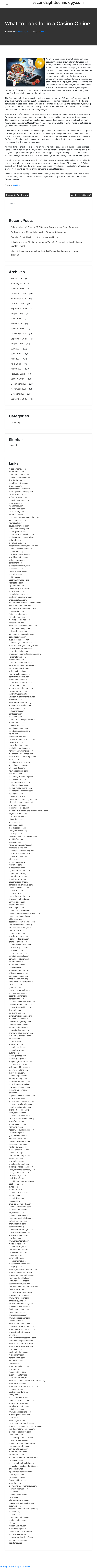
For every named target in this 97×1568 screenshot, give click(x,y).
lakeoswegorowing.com (19, 1500)
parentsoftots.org (16, 1226)
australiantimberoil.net (19, 640)
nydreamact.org (16, 551)
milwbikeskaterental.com (20, 1084)
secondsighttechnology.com (21, 776)
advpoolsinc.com (16, 1161)
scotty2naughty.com (18, 996)
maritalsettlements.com (19, 1081)
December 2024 (18, 333)
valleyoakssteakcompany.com (22, 1169)
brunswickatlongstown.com (21, 1033)
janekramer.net (15, 1038)
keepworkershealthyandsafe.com (24, 545)
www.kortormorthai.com (20, 1295)
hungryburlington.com (19, 1030)
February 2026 (18, 283)
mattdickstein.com (17, 1244)
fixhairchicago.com (17, 1175)
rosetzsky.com (15, 984)
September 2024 (19, 338)
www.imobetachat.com (19, 1241)
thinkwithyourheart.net (19, 694)
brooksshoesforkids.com (20, 1204)
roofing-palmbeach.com (19, 674)
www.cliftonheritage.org (19, 1332)
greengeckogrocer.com (19, 782)
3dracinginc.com (16, 907)
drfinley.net (14, 1491)
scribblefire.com (16, 839)
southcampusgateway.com (20, 597)
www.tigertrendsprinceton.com (23, 1269)
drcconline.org (15, 1152)
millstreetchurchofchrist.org (21, 1463)
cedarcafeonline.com (18, 494)
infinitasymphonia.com (19, 970)
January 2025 (17, 328)
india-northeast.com (18, 671)
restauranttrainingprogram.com (23, 799)
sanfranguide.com (17, 902)
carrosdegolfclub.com (18, 651)
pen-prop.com (15, 1266)
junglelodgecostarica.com (20, 1061)
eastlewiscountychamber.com (22, 922)
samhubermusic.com (18, 1540)
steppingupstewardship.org (21, 1346)
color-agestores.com (18, 856)
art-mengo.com (16, 1044)
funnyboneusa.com (17, 1113)
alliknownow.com (16, 919)
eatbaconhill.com (16, 514)
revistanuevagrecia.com (19, 990)
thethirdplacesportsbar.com (21, 1400)
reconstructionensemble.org (21, 1118)
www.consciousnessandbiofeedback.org (27, 1380)
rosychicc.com (15, 865)
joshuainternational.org (19, 1261)
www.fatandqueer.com (19, 1298)
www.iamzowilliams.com (20, 1383)
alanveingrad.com (17, 1073)
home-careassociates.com (20, 845)
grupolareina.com (17, 622)
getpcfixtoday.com (17, 560)
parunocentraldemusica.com (21, 1423)
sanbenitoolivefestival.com (21, 885)
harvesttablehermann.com (20, 648)
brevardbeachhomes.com (20, 662)
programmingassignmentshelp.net (24, 517)
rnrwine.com (14, 1497)
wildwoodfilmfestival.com (20, 605)
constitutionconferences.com (22, 1181)
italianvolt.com (15, 716)
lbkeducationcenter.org (19, 828)
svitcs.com (13, 1187)
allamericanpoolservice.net (21, 802)
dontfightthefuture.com (19, 677)
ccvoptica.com (15, 1349)
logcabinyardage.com (18, 1235)
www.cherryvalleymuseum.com (23, 625)
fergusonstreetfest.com (19, 1446)
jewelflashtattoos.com (18, 557)
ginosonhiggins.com (18, 1075)
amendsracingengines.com (21, 1292)
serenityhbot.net (16, 1258)
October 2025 (17, 303)
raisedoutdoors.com (18, 691)
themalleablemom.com (19, 1024)
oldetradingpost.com (18, 631)
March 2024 (16, 368)
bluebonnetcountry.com (19, 565)
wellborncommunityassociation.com (25, 602)
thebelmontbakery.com (19, 528)
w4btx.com (14, 759)
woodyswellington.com (19, 1406)
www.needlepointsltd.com (20, 1323)
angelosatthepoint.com (19, 1164)
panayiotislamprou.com (19, 594)
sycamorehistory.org (18, 1375)
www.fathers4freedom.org (20, 1272)
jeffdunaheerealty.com (19, 1281)
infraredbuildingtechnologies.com (24, 645)
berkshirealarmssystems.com (22, 719)
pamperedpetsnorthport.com (22, 739)
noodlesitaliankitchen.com (20, 548)
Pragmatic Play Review (17, 195)
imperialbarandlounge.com (21, 688)
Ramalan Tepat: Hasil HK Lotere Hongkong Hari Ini (35, 237)
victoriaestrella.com (17, 1138)
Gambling (16, 185)
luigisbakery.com (16, 1355)
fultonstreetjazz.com (18, 614)
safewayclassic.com (18, 531)
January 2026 (17, 288)
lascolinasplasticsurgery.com (22, 1329)
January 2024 (17, 378)
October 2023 (17, 394)
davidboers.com (16, 1238)
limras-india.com (16, 471)
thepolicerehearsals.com (20, 916)
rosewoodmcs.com (17, 1372)
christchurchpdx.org (18, 953)
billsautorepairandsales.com (21, 1437)
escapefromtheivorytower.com (22, 665)
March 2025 (16, 323)
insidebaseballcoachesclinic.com (23, 1457)
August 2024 (17, 343)
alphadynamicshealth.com (20, 1471)
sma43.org (14, 1335)
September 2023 (19, 399)
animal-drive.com (16, 1198)
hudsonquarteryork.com (19, 1415)
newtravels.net (15, 523)
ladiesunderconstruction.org (21, 634)
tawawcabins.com (17, 708)
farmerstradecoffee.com (19, 1232)
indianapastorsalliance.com (21, 1167)
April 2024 (16, 364)
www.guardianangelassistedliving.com (26, 1426)
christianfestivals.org (18, 1064)
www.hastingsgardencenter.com (23, 1386)
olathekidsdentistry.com (19, 748)
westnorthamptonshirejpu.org (22, 608)
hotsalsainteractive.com (19, 489)
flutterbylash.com (16, 1474)
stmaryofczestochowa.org (20, 1016)
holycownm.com (16, 1127)
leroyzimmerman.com (18, 1489)
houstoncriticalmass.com (20, 910)
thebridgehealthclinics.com (21, 1218)
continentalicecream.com (20, 944)
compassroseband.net (19, 1192)
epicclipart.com (16, 568)
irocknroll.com (15, 699)
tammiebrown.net (17, 1050)
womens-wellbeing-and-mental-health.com (28, 811)
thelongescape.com (17, 1056)
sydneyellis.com (16, 793)
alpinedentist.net (16, 585)
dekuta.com (14, 1363)
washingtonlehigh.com (19, 1352)
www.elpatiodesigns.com (20, 1412)
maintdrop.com (15, 574)
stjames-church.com (18, 993)
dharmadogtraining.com (19, 1517)
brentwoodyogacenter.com (21, 1340)
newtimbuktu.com (17, 509)
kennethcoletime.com (18, 1027)
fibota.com (13, 1417)
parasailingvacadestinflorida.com (23, 1466)
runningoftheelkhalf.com (20, 1278)
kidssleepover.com (17, 520)
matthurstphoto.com (18, 1451)
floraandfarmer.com (17, 657)
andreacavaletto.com (18, 847)
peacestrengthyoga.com (19, 1283)
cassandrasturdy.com (18, 882)
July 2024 (15, 348)
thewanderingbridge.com (20, 1021)
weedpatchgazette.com (19, 731)
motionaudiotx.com (17, 1520)
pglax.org (13, 1093)
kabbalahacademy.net (18, 765)
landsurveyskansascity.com (21, 1303)
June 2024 (16, 353)
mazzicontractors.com (19, 1397)
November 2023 (19, 389)
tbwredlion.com (16, 1434)
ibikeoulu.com (15, 1010)
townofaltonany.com (18, 1090)
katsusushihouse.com (18, 976)
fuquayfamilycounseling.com (21, 1503)
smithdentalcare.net (18, 1534)
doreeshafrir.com (16, 999)
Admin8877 (41, 32)
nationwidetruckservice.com (21, 1130)
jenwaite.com (15, 1483)
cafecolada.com (16, 890)
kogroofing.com (16, 583)
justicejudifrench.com (18, 1018)
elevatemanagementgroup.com (23, 1486)
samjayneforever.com (18, 1449)
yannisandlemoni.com (18, 728)
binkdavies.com (16, 950)
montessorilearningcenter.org (22, 1443)
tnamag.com (14, 1201)
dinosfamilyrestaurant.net (20, 642)
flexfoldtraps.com (16, 1289)
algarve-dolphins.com (18, 1070)
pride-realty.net (16, 1469)
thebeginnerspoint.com (19, 896)
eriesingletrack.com (18, 736)
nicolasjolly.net (15, 967)
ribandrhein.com (16, 819)
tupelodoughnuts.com (18, 745)
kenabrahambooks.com (19, 956)
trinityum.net (14, 1395)
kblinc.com (13, 734)
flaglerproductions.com (19, 939)
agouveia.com (15, 1506)
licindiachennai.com (18, 480)
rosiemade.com (16, 742)
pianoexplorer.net (17, 1389)
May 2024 (16, 358)
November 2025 (19, 298)
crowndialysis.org (17, 796)
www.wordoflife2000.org (20, 702)
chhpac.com (14, 1514)
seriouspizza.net (16, 1189)
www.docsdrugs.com (18, 1315)
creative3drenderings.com (21, 1229)
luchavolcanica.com (17, 1124)
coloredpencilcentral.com (20, 682)
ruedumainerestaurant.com (21, 981)
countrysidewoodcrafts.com (21, 534)
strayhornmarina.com (18, 936)
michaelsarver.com (17, 779)
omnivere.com (15, 503)
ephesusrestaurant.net (19, 1403)
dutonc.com (14, 1053)
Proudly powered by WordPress (15, 1566)
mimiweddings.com (17, 1528)
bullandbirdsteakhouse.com (21, 1326)
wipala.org (13, 859)
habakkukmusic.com (18, 1252)
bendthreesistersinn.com (20, 1107)
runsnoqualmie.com (18, 1312)
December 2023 (18, 384)
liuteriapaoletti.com (17, 1098)
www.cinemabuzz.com (19, 1366)
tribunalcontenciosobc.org (20, 924)
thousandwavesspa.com (19, 1141)
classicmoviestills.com (19, 887)
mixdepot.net (15, 1369)
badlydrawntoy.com (17, 1246)
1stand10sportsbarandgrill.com (22, 756)
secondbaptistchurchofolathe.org (24, 1508)
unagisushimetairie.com (19, 554)
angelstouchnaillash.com (20, 762)
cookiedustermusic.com (19, 1115)
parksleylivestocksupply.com (21, 850)
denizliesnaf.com (16, 1178)
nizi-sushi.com (15, 1041)
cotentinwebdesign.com (19, 628)
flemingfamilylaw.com (18, 1494)
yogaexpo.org (15, 842)
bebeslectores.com (17, 637)
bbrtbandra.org (15, 563)
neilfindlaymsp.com (17, 1147)
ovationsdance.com (17, 816)
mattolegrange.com (17, 1058)
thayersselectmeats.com (20, 1206)
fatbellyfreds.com (16, 1409)
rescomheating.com (18, 1526)
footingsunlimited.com (19, 1309)
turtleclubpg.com (16, 1132)
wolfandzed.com (16, 1360)
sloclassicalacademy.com (20, 927)
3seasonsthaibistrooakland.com (23, 836)
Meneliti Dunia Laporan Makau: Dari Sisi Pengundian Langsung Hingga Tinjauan (44, 253)
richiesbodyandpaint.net (19, 477)
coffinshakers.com (17, 1013)
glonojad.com (15, 987)
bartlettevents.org (17, 617)
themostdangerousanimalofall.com (24, 913)
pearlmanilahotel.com (18, 571)
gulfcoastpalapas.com (18, 1215)
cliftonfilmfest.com (17, 685)
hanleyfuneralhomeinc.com (21, 751)
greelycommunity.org (18, 979)
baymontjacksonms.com (19, 1087)
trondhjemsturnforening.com (22, 1429)
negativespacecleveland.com (22, 1095)
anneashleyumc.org (17, 1301)
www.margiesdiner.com (19, 1318)
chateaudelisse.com (18, 600)
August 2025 (17, 313)
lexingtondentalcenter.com (21, 791)
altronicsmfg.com (16, 511)
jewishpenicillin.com (18, 805)
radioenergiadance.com (19, 588)
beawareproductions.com (20, 1004)
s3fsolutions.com (16, 659)
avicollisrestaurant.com (19, 1149)
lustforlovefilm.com (17, 964)
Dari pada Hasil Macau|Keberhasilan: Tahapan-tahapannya (38, 232)
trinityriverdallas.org (18, 830)
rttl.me (12, 1523)
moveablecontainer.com (19, 620)
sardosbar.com (15, 714)
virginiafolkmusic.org (18, 813)
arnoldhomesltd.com (18, 679)
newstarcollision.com (18, 771)
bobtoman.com (15, 577)
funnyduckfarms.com (18, 1480)
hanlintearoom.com (17, 1477)
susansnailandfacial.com (20, 1263)
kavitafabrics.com (16, 1121)
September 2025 (19, 308)
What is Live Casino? (81, 195)
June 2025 (16, 318)
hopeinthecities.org (17, 873)
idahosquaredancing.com (20, 705)
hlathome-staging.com (19, 785)
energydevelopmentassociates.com (25, 654)
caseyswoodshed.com (19, 1172)
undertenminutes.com (19, 500)
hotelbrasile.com (16, 611)
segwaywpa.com (16, 1212)
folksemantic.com (17, 711)
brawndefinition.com (18, 942)
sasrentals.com (15, 773)
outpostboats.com (17, 867)
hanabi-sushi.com (17, 1358)
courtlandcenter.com (18, 1144)
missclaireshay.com (17, 469)
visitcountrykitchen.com (19, 1067)
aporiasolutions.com (18, 1209)
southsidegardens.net (18, 1392)
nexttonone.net (15, 1255)
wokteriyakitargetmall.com (20, 788)
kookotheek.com (16, 591)
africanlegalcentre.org (19, 973)
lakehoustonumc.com (18, 1249)
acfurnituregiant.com (18, 497)
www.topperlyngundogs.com (21, 1275)
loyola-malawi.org (17, 862)
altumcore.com (15, 1195)
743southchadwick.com (19, 668)
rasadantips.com (16, 506)
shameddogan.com (17, 1224)
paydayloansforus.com (19, 526)
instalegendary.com (17, 543)
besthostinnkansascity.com (21, 1531)
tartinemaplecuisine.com (20, 1036)
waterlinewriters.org (18, 1221)
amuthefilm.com (16, 961)
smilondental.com (17, 768)
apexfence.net (15, 1543)
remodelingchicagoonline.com (22, 1338)
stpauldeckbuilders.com (19, 1306)
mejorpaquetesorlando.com (21, 754)
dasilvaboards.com (17, 930)
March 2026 (16, 278)
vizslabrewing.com (17, 722)
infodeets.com (15, 486)
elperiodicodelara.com (19, 474)
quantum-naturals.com (19, 1440)
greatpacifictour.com (18, 1135)
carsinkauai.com (16, 1460)
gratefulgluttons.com (18, 876)
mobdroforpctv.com (17, 879)
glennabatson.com (17, 933)
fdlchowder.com (16, 1320)
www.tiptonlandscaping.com (21, 1343)
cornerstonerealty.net (18, 1377)
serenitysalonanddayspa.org (21, 491)
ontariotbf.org (15, 540)
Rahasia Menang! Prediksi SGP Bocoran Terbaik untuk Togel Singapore (44, 227)
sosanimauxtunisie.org (19, 580)
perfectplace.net (16, 833)
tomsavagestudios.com (19, 808)
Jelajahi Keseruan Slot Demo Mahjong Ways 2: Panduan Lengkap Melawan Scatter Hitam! (46, 244)
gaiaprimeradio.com (18, 1047)
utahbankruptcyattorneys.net (22, 697)
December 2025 (18, 293)
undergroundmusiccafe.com (21, 1537)
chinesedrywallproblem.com (21, 1104)
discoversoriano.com (18, 893)
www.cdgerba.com (17, 1420)
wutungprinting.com (18, 1078)
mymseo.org (14, 1511)
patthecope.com (16, 1184)
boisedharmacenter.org (19, 853)
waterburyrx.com (16, 1158)
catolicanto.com (16, 825)
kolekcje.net (14, 822)
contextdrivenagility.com (20, 1007)
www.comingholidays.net (20, 899)
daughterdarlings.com (18, 483)
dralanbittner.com (17, 725)
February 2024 (18, 374)
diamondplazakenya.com (20, 1432)
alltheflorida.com (16, 1454)
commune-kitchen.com (19, 959)
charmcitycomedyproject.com (22, 1001)
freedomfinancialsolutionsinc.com (24, 1286)
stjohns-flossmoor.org (19, 1110)
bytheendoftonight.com (19, 870)
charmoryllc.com (16, 904)
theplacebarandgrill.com (19, 1155)
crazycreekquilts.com (18, 947)
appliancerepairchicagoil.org (21, 537)
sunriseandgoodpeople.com (21, 1101)
